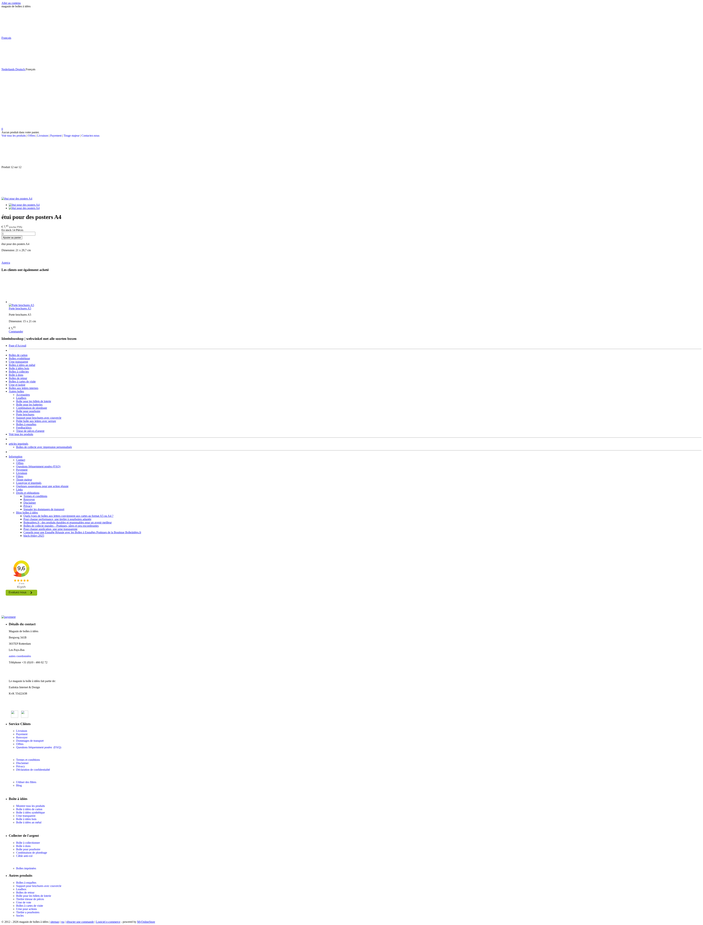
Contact (20, 459)
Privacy (27, 506)
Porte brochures (25, 414)
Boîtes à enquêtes (26, 424)
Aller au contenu (11, 3)
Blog (19, 785)
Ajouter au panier (12, 237)
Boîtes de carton (18, 355)
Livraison (42, 135)
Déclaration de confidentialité (33, 769)
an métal (36, 822)
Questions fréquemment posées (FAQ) (38, 466)
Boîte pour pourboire (28, 411)
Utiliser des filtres (26, 782)
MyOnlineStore (146, 921)
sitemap (54, 921)
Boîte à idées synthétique (30, 812)
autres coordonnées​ (20, 656)
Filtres (19, 476)
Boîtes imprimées (26, 868)
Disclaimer (29, 502)
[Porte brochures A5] (355, 289)
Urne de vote (23, 902)
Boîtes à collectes (19, 371)
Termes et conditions (35, 496)
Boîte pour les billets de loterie (33, 401)
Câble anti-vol (24, 855)
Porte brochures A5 (20, 308)
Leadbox (21, 398)
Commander (16, 331)
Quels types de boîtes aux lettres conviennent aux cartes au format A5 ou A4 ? (68, 515)
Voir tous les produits (13, 135)
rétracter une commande (80, 921)
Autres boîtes (16, 391)
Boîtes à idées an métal (22, 365)
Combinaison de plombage (31, 407)
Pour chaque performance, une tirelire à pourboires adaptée (57, 519)
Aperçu (5, 262)
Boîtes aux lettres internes (23, 388)
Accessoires (23, 394)
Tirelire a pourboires (27, 912)
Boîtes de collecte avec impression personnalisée (44, 447)
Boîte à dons (16, 374)
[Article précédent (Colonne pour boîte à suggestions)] (351, 151)
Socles (20, 915)
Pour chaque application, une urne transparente (50, 529)
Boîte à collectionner (28, 842)
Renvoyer (29, 499)
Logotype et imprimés (28, 482)
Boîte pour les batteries (29, 404)
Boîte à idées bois (19, 368)
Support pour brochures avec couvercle (38, 417)
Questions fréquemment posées (34, 747)
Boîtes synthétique (19, 358)
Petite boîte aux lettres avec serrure (36, 421)
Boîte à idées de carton (29, 809)
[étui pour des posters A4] (16, 198)
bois (34, 819)
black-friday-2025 (33, 535)
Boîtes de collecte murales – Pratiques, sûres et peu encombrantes (61, 525)
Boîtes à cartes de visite (22, 381)
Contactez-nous (90, 135)
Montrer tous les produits (30, 805)
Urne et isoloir (17, 384)
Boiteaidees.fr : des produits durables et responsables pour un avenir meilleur (67, 522)
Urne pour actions (26, 909)
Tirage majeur (71, 135)
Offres (31, 135)
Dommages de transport (30, 740)
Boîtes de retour (18, 378)
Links (19, 489)
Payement (56, 135)
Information (15, 456)
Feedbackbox (24, 427)
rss (62, 921)
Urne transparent (18, 361)
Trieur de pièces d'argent (30, 430)
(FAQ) (57, 747)
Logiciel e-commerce (108, 921)
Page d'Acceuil (17, 345)
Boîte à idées (23, 819)
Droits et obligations (27, 492)
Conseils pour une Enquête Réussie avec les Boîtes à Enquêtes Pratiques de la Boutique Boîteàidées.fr (82, 532)
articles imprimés (18, 443)
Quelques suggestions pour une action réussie (42, 486)
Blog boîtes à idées (27, 512)
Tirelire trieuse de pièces (30, 899)
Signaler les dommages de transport (43, 509)
